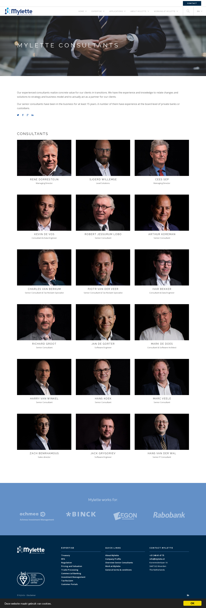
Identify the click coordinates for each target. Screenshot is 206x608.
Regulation (66, 562)
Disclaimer (31, 595)
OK (192, 603)
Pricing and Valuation (71, 566)
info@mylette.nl (157, 559)
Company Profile (113, 559)
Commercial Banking (71, 573)
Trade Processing (69, 569)
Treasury (65, 555)
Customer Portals (69, 584)
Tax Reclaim (67, 580)
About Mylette (112, 555)
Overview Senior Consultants (119, 562)
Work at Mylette (112, 566)
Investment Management (73, 577)
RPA (63, 559)
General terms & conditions (118, 569)
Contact (192, 3)
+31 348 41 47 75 (156, 555)
